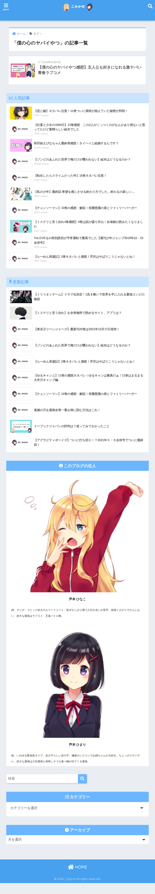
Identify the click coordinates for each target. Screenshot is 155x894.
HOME (80, 867)
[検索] (82, 778)
